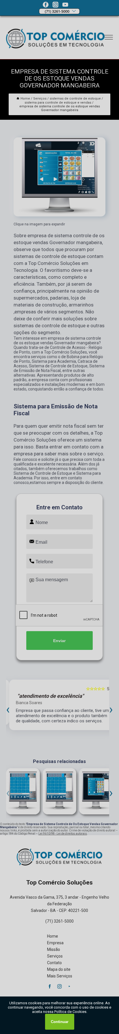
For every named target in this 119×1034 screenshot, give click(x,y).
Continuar (59, 1022)
